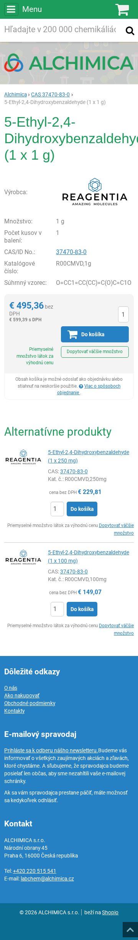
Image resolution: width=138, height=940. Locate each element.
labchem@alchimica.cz (47, 879)
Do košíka (82, 509)
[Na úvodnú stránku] (69, 62)
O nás (10, 688)
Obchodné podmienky (29, 703)
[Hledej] (130, 30)
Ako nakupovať (21, 695)
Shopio (110, 912)
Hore (130, 927)
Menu (32, 9)
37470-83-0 (71, 252)
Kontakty (14, 711)
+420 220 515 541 (34, 871)
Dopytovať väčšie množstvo (95, 351)
